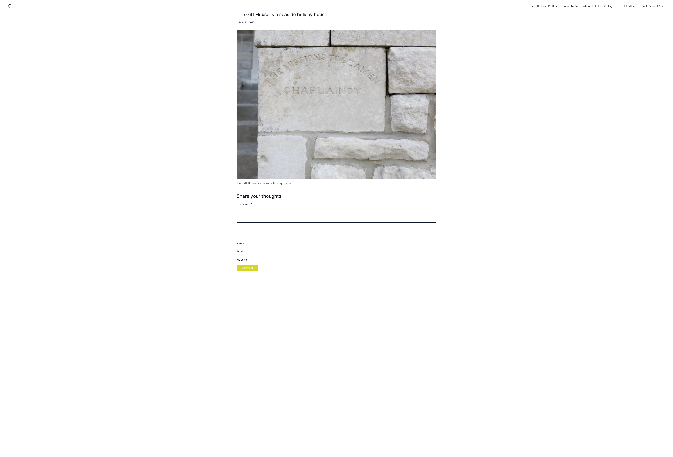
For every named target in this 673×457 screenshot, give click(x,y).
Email (241, 251)
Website (242, 259)
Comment (244, 204)
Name (241, 243)
